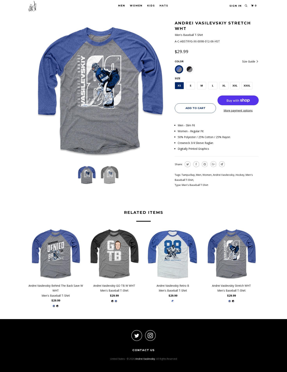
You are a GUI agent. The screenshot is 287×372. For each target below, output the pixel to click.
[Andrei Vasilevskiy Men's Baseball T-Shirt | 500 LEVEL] (99, 91)
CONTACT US (143, 350)
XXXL (247, 85)
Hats (164, 5)
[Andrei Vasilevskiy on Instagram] (150, 335)
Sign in (235, 5)
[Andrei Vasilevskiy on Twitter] (136, 335)
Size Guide (249, 61)
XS (179, 85)
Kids (151, 5)
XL (224, 85)
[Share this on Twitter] (187, 164)
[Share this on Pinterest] (204, 164)
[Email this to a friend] (221, 164)
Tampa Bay (188, 175)
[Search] (246, 6)
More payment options (238, 110)
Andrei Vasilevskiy (223, 175)
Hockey (240, 175)
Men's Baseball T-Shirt (195, 185)
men (198, 175)
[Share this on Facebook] (195, 164)
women (207, 175)
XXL (235, 85)
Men (121, 5)
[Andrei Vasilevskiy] (48, 6)
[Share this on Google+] (212, 164)
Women (136, 5)
